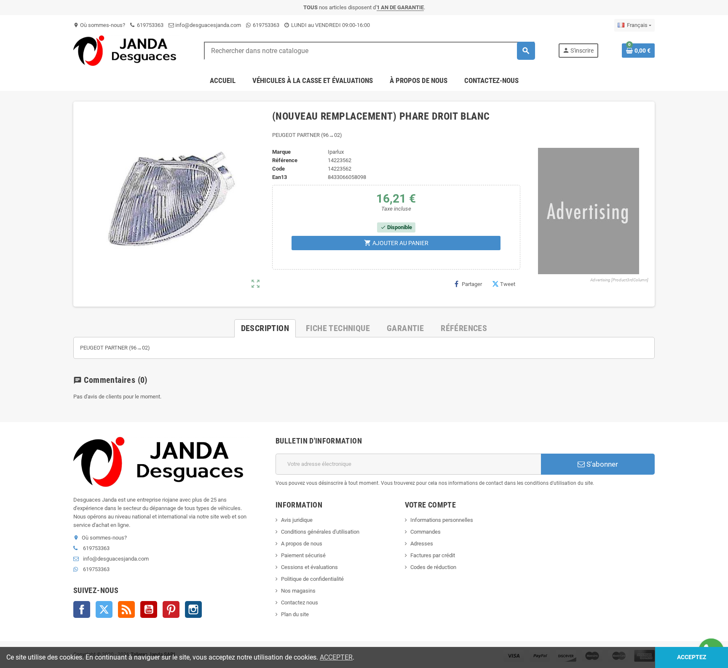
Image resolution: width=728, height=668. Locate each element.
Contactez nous (299, 602)
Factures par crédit (432, 555)
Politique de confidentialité (312, 579)
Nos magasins (298, 591)
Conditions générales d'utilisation (320, 532)
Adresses (421, 543)
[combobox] (369, 51)
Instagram (193, 609)
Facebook (81, 609)
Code (278, 169)
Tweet (507, 284)
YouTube (148, 609)
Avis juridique (297, 520)
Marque (281, 152)
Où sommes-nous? (99, 25)
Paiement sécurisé (303, 555)
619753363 (149, 25)
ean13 (279, 177)
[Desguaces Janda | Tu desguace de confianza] (126, 50)
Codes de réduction (433, 567)
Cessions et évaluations (309, 567)
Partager (472, 284)
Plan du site (295, 614)
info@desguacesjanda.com (207, 25)
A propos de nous (301, 543)
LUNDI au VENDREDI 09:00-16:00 (330, 25)
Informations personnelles (441, 520)
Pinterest (171, 609)
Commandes (425, 532)
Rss (126, 609)
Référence (284, 160)
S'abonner (601, 464)
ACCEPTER (336, 657)
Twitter (104, 609)
